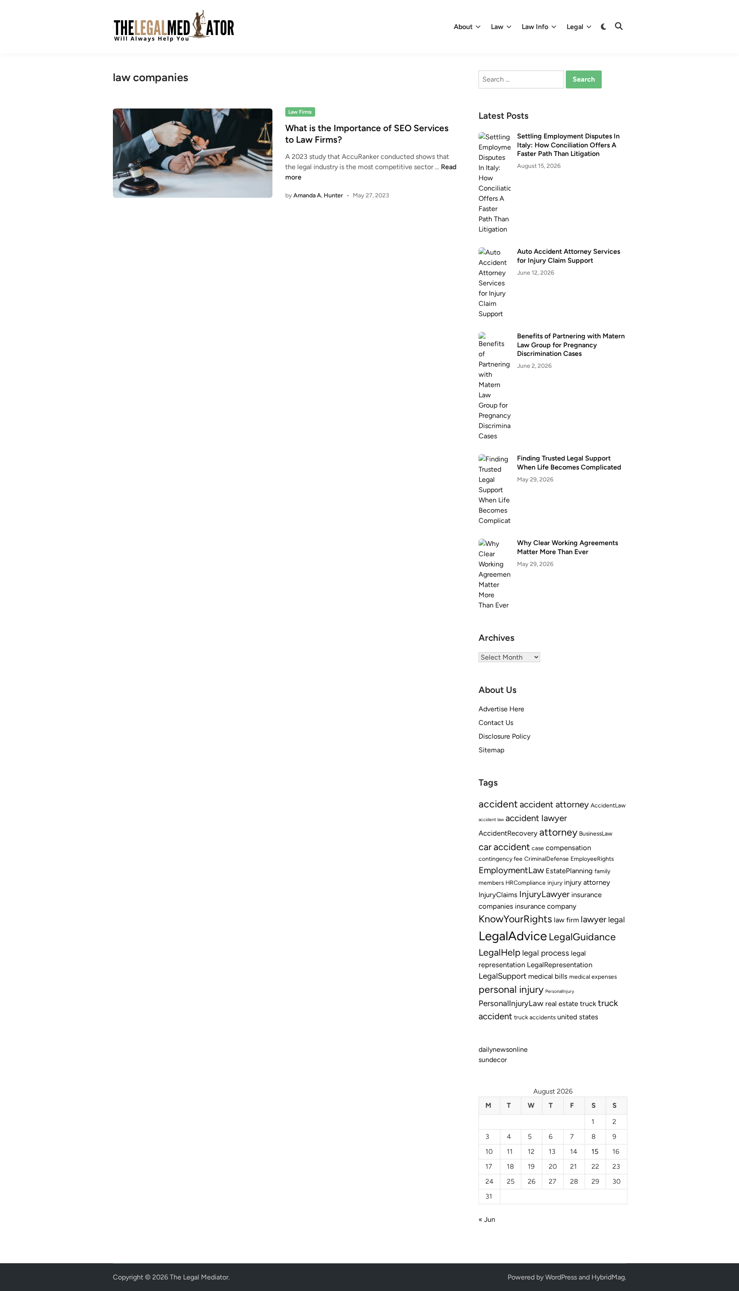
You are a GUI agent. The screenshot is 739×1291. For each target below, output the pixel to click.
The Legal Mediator (199, 1277)
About (463, 27)
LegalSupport (502, 976)
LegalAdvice (513, 935)
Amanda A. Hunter (318, 195)
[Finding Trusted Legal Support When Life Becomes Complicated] (495, 459)
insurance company (545, 906)
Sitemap (491, 750)
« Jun (487, 1219)
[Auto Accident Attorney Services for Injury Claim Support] (495, 252)
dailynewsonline (503, 1049)
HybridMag (608, 1277)
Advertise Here (501, 709)
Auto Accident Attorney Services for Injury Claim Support (568, 255)
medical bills (548, 976)
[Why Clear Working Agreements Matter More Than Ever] (495, 544)
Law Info (535, 27)
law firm (566, 919)
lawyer (593, 919)
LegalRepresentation (559, 964)
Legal (575, 27)
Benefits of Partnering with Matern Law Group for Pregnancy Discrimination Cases (571, 345)
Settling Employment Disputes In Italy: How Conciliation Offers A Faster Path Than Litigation (568, 145)
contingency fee (501, 858)
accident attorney (554, 804)
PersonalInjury (559, 991)
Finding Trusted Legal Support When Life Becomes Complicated (569, 462)
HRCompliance (525, 882)
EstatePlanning (569, 870)
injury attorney (587, 882)
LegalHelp (499, 952)
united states (577, 1016)
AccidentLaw (608, 805)
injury (554, 882)
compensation (568, 847)
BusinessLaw (595, 833)
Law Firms (300, 112)
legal (616, 919)
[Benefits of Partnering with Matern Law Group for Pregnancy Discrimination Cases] (495, 337)
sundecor (493, 1060)
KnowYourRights (515, 919)
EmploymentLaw (511, 870)
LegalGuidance (582, 937)
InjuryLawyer (544, 894)
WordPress (561, 1277)
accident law (491, 819)
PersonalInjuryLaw (511, 1003)
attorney (558, 832)
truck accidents (535, 1017)
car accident (504, 846)
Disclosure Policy (504, 736)
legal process (545, 953)
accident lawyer (536, 818)
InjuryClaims (498, 894)
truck (588, 1003)
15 (594, 1151)
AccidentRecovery (508, 833)
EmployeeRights (592, 858)
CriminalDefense (546, 858)
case (538, 848)
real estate (561, 1003)
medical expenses (593, 976)
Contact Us (496, 723)
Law (497, 27)
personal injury (511, 989)
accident (498, 804)
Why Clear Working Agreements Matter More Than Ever (567, 547)
